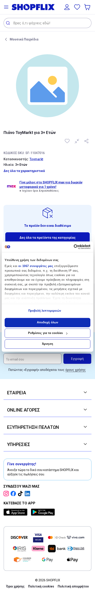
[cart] (87, 7)
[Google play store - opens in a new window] (43, 512)
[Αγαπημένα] (77, 7)
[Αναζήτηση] (8, 23)
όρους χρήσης (75, 370)
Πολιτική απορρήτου (73, 586)
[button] (6, 7)
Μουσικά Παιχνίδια (24, 39)
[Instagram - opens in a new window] (7, 493)
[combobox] (47, 23)
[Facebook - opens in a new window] (14, 493)
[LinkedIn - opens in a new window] (28, 493)
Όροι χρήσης (15, 586)
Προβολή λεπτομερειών (44, 311)
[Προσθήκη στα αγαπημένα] (68, 141)
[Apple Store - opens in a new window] (16, 512)
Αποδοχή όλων (47, 322)
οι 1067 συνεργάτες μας (35, 266)
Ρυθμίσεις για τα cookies (45, 333)
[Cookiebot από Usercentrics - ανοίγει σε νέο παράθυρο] (71, 246)
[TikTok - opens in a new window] (21, 493)
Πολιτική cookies (41, 586)
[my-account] (67, 7)
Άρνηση (47, 343)
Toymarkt (36, 159)
